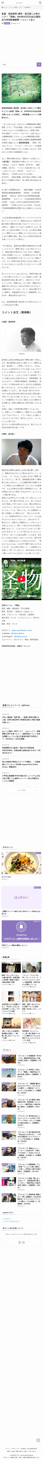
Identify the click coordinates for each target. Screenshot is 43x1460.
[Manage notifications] (38, 1440)
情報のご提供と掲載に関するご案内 (17, 1451)
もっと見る (22, 790)
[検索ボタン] (40, 2)
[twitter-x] (23, 1242)
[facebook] (19, 1242)
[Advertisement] (21, 43)
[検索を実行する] (39, 64)
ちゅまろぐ (7, 1219)
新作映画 (6, 23)
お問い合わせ (32, 1451)
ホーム (8, 1448)
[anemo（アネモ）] (21, 2)
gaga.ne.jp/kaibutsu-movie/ (22, 630)
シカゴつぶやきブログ (11, 1221)
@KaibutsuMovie (17, 633)
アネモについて (15, 1448)
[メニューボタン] (3, 2)
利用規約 (23, 1448)
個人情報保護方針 (32, 1448)
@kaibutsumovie (20, 636)
